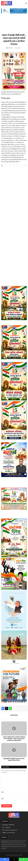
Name (2, 792)
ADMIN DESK (10, 48)
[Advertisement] (14, 23)
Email (2, 799)
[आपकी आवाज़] (6, 3)
